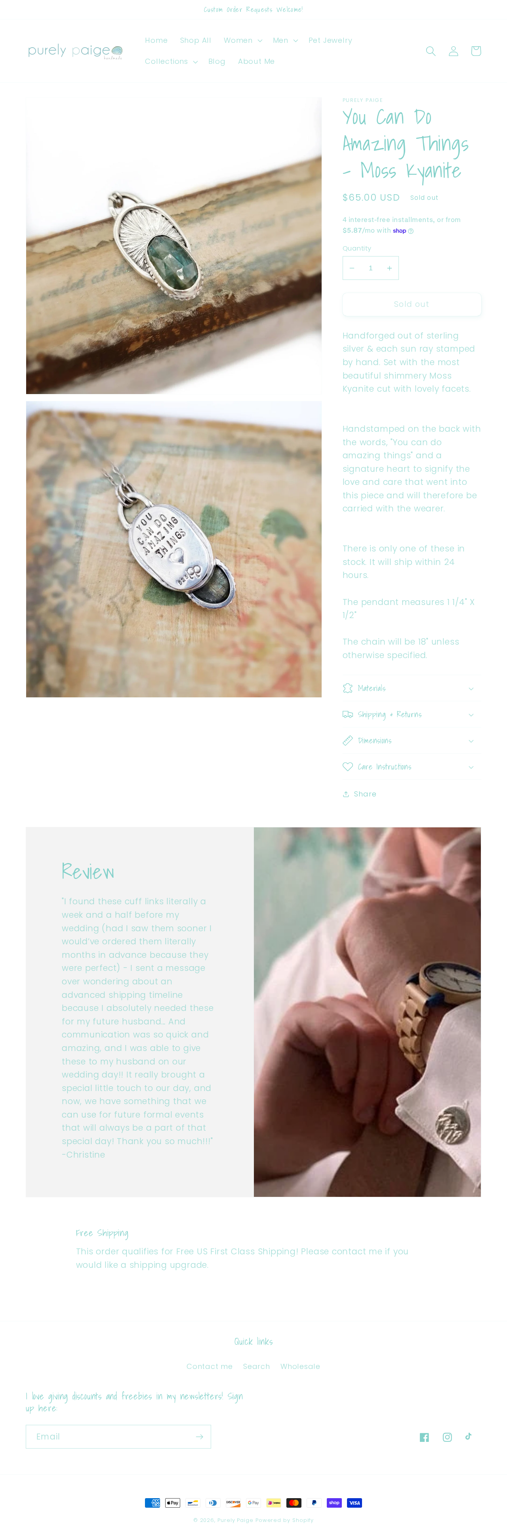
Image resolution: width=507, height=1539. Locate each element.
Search (256, 1366)
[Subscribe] (199, 1437)
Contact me (210, 1366)
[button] (242, 40)
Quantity (357, 248)
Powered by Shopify (284, 1520)
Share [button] (365, 794)
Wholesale (300, 1366)
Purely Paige (236, 1520)
